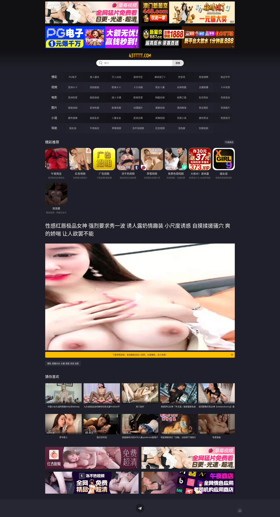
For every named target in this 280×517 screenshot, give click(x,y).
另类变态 (225, 97)
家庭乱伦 (94, 118)
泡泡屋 (181, 128)
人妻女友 (116, 118)
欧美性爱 (138, 97)
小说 (54, 118)
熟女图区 (203, 107)
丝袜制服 (181, 87)
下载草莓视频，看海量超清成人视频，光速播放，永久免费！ (140, 354)
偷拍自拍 (94, 97)
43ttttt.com (140, 55)
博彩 (54, 77)
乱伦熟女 (203, 97)
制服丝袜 (160, 97)
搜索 (178, 63)
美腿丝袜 (160, 107)
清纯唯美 (181, 107)
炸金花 (181, 77)
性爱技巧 (225, 118)
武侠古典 (138, 118)
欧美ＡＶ (116, 87)
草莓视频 (116, 128)
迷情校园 (160, 118)
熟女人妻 (160, 87)
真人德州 (94, 77)
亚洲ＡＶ (72, 87)
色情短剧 (203, 128)
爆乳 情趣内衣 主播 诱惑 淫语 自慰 (63, 363)
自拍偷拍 (94, 87)
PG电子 (73, 77)
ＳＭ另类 (225, 87)
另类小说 (181, 118)
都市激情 (72, 118)
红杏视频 (160, 128)
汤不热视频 (138, 128)
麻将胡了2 (160, 77)
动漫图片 (138, 107)
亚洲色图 (94, 107)
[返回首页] (239, 510)
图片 (54, 108)
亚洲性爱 (72, 97)
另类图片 (225, 107)
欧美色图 (116, 107)
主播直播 (203, 87)
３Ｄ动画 (138, 87)
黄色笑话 (203, 118)
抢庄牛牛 (225, 77)
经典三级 (181, 97)
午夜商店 (94, 128)
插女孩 (72, 128)
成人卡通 (116, 97)
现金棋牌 (203, 77)
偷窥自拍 (72, 107)
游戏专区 (138, 77)
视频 (54, 87)
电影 (54, 97)
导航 (54, 128)
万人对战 (116, 77)
